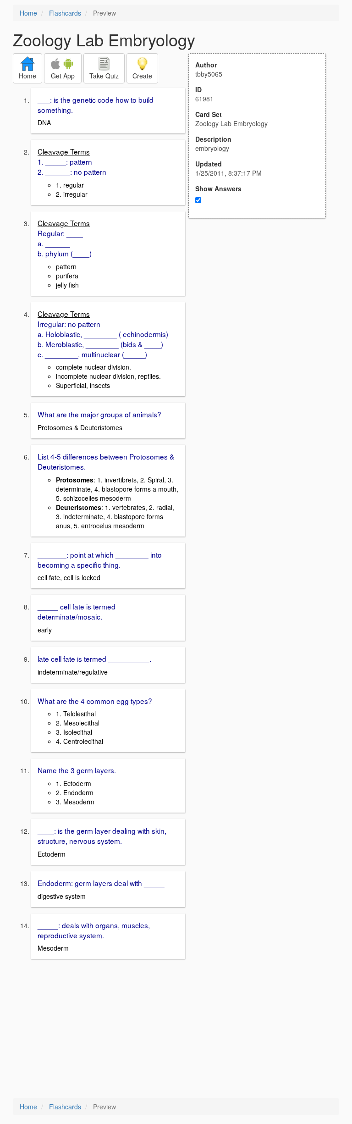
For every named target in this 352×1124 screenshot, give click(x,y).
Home (28, 12)
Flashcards (65, 12)
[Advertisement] (262, 308)
